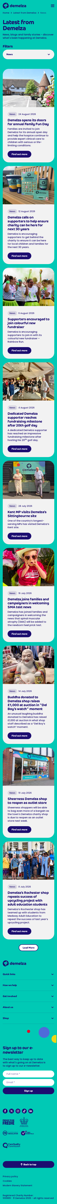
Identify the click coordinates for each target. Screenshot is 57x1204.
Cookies (7, 1184)
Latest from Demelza (24, 12)
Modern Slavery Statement (17, 1188)
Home (6, 12)
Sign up (27, 1094)
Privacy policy (10, 1179)
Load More (27, 950)
